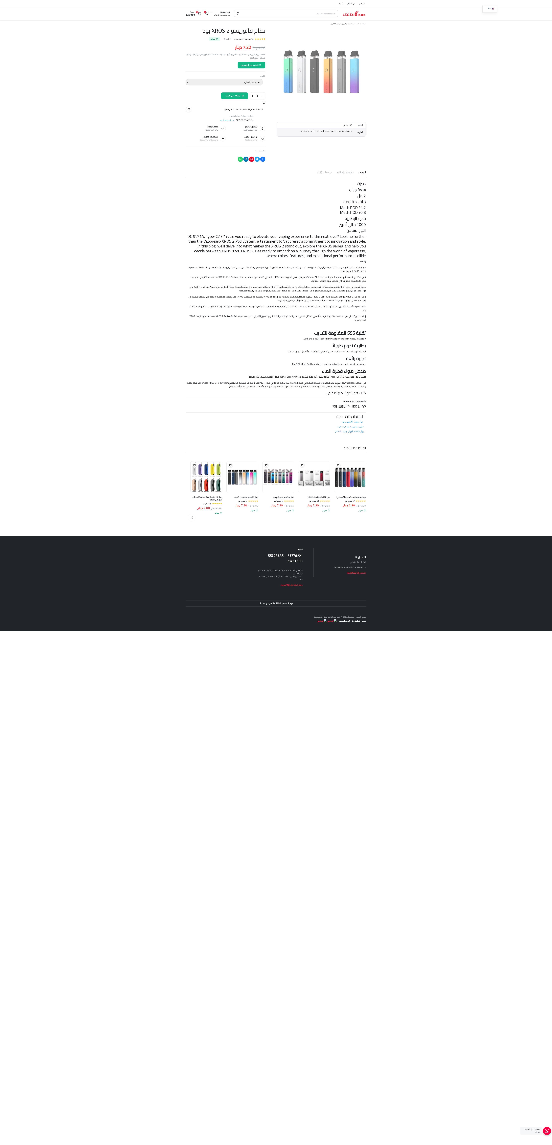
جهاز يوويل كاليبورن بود (353, 421)
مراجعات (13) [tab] (324, 172)
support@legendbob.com (291, 585)
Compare (337, 471)
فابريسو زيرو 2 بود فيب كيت (350, 426)
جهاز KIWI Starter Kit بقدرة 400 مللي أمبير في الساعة (207, 498)
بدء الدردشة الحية (227, 120)
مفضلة (340, 3)
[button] (263, 102)
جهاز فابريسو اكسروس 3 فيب (246, 497)
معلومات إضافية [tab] (345, 172)
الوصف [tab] (362, 172)
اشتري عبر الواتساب (250, 65)
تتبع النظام (351, 3)
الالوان (262, 76)
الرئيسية (363, 24)
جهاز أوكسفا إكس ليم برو (283, 497)
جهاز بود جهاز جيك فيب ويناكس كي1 (351, 497)
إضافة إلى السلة (232, 95)
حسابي (362, 3)
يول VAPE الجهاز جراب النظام (349, 431)
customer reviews (243, 39)
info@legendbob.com (356, 573)
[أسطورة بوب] (354, 13)
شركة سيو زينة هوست (323, 617)
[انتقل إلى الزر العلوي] (545, 1138)
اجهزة (355, 24)
